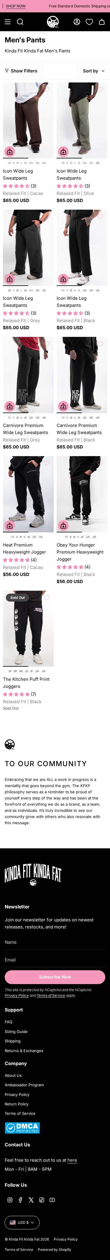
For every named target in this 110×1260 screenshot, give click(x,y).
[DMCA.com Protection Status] (22, 1132)
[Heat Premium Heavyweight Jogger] (28, 494)
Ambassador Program (24, 1084)
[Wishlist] (89, 22)
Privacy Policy (17, 995)
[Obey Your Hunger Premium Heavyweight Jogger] (82, 494)
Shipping (13, 1041)
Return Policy (16, 1104)
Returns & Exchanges (24, 1050)
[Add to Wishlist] (47, 89)
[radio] (9, 163)
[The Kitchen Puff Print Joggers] (28, 629)
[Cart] (102, 22)
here (72, 1160)
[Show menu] (7, 22)
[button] (17, 186)
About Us (13, 1075)
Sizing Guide (16, 1031)
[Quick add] (9, 151)
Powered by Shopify (54, 1249)
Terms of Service (51, 995)
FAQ (8, 1021)
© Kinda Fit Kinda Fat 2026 (27, 1239)
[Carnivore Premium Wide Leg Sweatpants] (28, 375)
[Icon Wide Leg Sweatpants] (28, 120)
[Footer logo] (41, 875)
